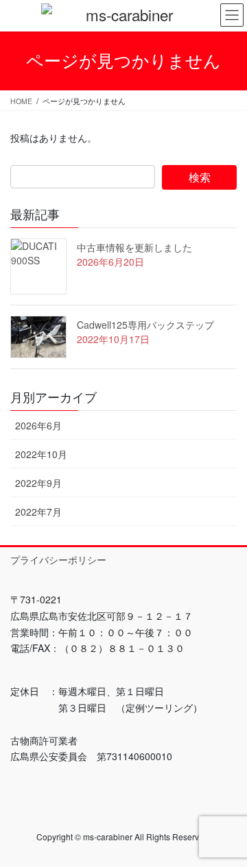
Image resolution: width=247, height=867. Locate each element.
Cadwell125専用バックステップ (145, 324)
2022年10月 (41, 454)
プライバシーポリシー (58, 559)
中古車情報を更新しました (134, 247)
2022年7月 (38, 511)
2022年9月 (38, 483)
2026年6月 (38, 425)
